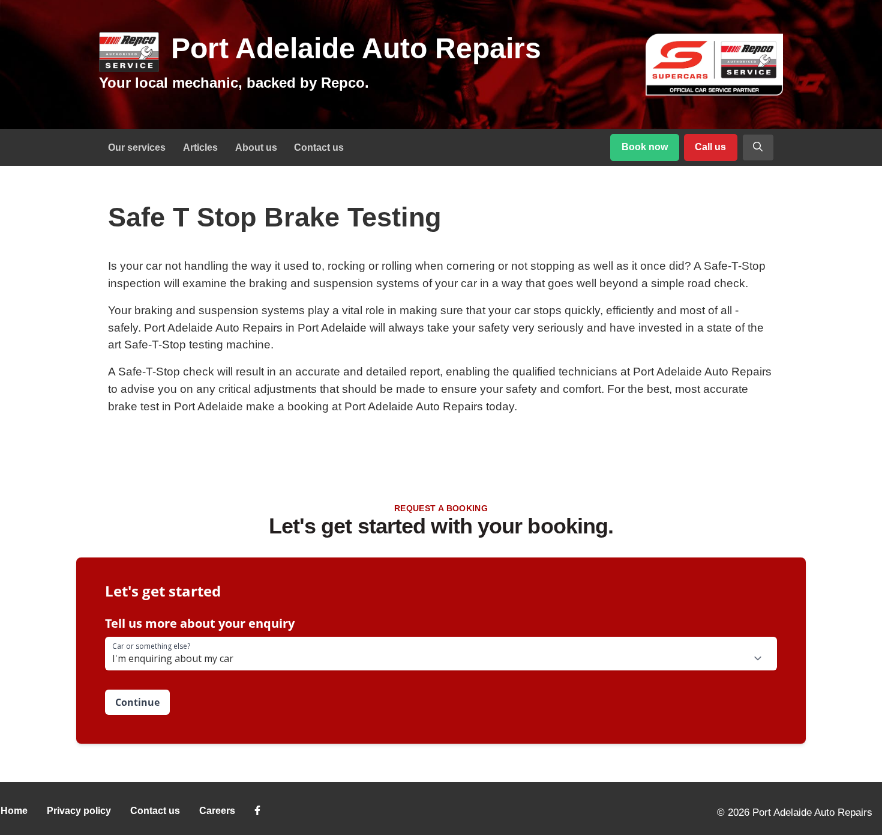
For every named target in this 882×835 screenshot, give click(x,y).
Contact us (319, 147)
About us (256, 147)
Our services (137, 147)
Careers (217, 811)
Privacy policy (79, 811)
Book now (645, 147)
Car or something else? (151, 646)
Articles (200, 147)
